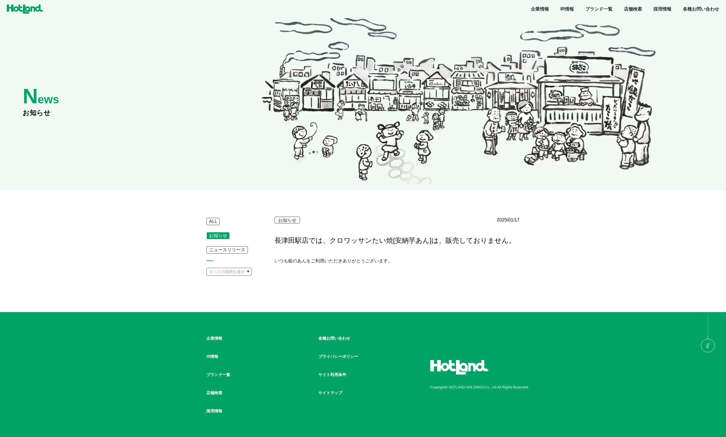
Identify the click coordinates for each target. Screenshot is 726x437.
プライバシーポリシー (338, 356)
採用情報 (662, 9)
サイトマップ (330, 392)
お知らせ (218, 235)
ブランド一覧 (599, 9)
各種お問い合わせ (701, 9)
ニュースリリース (227, 249)
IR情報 (567, 9)
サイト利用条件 (332, 374)
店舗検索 (633, 9)
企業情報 (540, 9)
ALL (213, 221)
